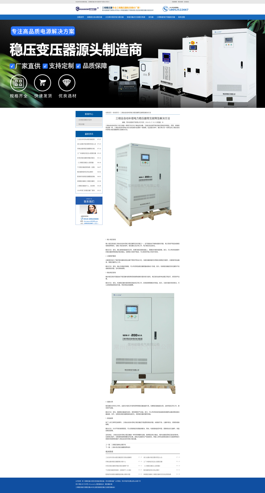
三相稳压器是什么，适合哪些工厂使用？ (87, 186)
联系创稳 (181, 17)
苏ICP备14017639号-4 (82, 484)
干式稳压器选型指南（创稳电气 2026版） (87, 167)
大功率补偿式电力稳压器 (114, 17)
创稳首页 (80, 17)
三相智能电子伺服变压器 (166, 17)
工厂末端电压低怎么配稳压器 (86, 153)
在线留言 (186, 2)
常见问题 (81, 124)
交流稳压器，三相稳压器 (87, 2)
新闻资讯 (116, 112)
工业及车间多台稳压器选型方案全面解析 (87, 139)
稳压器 (129, 127)
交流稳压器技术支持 (85, 120)
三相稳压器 (79, 487)
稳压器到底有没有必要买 (85, 172)
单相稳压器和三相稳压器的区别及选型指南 (87, 181)
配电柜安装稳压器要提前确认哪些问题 (87, 176)
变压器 (150, 17)
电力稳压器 (119, 125)
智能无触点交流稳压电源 (136, 17)
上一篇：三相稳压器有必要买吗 (116, 444)
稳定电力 (133, 125)
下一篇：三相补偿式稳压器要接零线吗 (118, 447)
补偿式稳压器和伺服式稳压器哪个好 (87, 158)
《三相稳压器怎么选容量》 (86, 162)
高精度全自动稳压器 (94, 17)
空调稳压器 (86, 487)
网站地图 (180, 2)
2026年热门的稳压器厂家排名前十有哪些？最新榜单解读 (87, 190)
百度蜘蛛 (174, 2)
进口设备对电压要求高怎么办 (86, 144)
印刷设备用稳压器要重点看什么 (87, 148)
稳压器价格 (108, 484)
